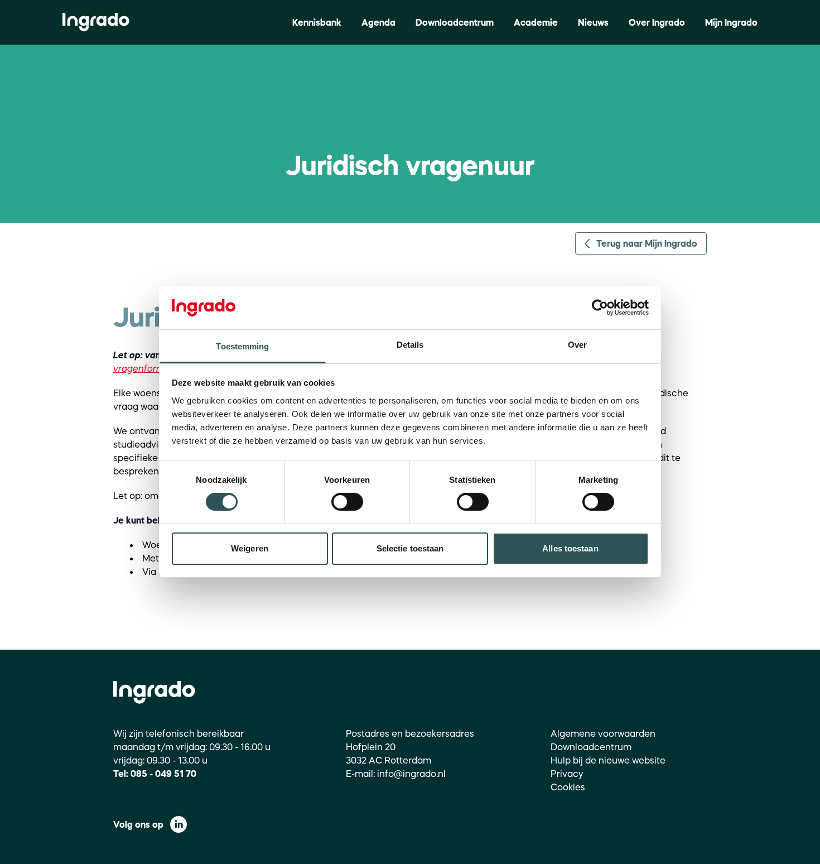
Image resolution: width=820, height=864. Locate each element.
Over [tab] (577, 344)
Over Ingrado (657, 22)
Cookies (568, 787)
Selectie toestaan (410, 548)
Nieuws (593, 22)
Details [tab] (410, 344)
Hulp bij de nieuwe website (608, 760)
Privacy (567, 773)
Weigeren (249, 548)
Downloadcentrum (455, 22)
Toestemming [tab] (242, 346)
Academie (536, 22)
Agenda (378, 22)
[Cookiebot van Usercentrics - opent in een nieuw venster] (600, 307)
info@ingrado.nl (411, 773)
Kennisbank (316, 22)
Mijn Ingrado (731, 22)
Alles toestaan (570, 548)
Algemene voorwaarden (603, 733)
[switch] (347, 502)
